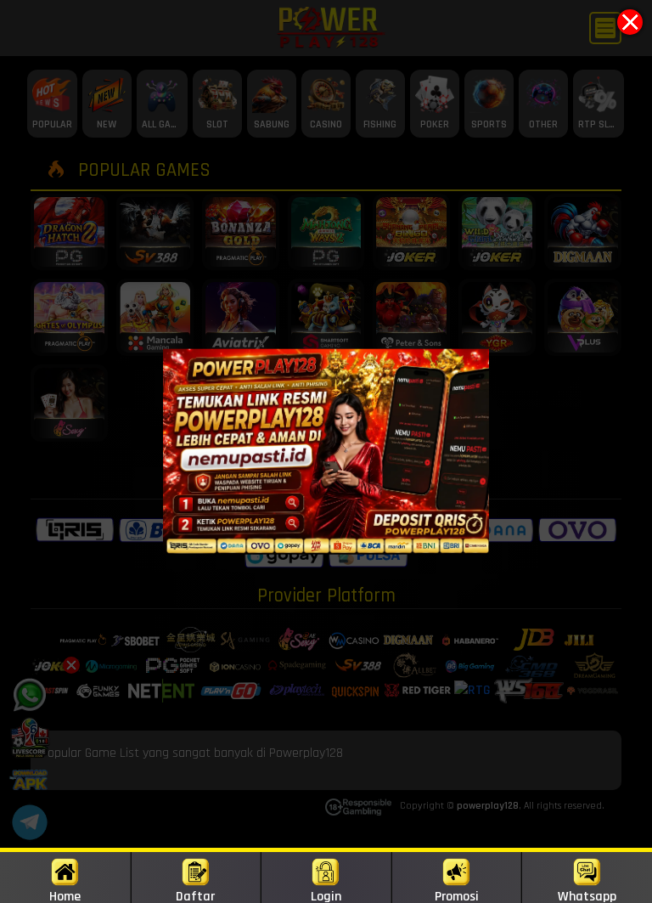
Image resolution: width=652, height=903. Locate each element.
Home (65, 895)
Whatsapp (587, 895)
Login (326, 895)
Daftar (195, 895)
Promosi (457, 895)
